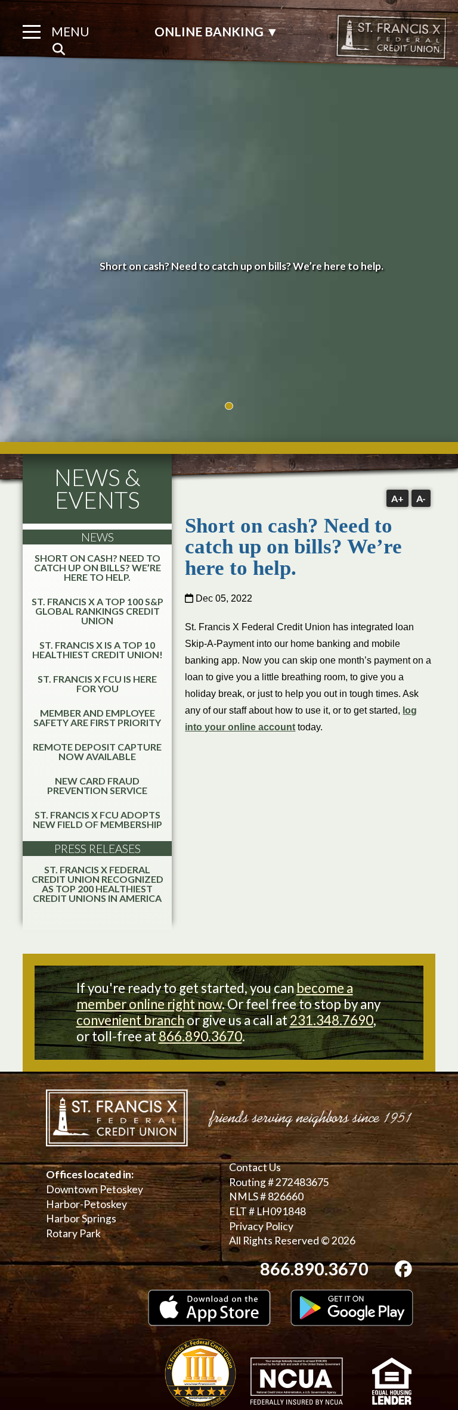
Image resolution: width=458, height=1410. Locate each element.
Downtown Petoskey (94, 1189)
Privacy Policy (261, 1226)
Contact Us (255, 1167)
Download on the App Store (209, 1308)
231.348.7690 (331, 1020)
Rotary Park (73, 1233)
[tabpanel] (229, 266)
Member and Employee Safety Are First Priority (97, 717)
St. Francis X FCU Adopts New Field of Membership (97, 819)
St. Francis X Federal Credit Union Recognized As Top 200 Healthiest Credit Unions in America (97, 884)
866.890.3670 (200, 1036)
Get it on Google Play (351, 1308)
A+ (397, 498)
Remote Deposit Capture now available (97, 751)
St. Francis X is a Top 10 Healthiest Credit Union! (97, 649)
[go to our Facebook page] (403, 1269)
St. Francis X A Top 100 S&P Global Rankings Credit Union (97, 611)
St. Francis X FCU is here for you (97, 683)
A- (421, 498)
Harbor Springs (81, 1218)
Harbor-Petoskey (86, 1204)
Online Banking (216, 32)
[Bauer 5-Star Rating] (200, 1372)
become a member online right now (214, 996)
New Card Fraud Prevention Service (97, 785)
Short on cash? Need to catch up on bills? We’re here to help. (97, 567)
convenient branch (130, 1020)
